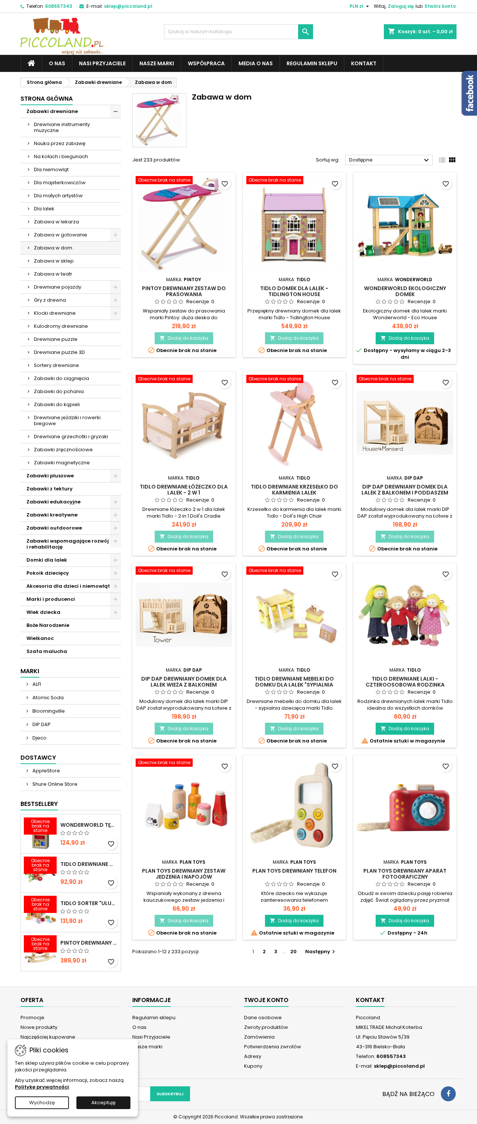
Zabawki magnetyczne (62, 462)
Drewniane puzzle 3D (59, 352)
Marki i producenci (50, 599)
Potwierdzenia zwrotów (272, 1046)
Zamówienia (259, 1036)
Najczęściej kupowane (47, 1036)
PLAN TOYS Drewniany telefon (294, 871)
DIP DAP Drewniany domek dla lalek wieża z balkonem (184, 681)
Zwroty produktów (266, 1027)
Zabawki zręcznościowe (63, 449)
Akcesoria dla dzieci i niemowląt (68, 586)
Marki (29, 671)
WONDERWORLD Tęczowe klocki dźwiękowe (89, 825)
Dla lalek (44, 208)
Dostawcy (38, 757)
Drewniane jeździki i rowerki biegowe (67, 420)
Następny (321, 951)
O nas (57, 63)
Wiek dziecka (43, 612)
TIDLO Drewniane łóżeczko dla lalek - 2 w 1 (184, 489)
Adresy (252, 1056)
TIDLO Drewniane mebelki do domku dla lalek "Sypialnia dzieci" (294, 684)
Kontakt (363, 63)
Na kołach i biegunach (61, 156)
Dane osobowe (263, 1017)
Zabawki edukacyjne (53, 501)
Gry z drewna (50, 300)
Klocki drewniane (55, 313)
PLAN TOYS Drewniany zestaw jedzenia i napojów (183, 873)
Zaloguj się (401, 6)
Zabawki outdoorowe (54, 527)
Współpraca (206, 63)
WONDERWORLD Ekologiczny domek (405, 291)
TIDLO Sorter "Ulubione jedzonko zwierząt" (89, 903)
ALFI (36, 684)
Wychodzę (42, 1102)
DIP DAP (41, 724)
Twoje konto (266, 1000)
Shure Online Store (54, 784)
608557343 (58, 6)
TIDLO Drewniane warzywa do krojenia (89, 864)
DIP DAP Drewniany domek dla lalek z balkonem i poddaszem (404, 489)
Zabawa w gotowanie (60, 234)
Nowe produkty (38, 1027)
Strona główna (46, 98)
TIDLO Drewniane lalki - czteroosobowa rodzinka (405, 681)
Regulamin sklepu (312, 63)
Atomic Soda (47, 697)
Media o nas (255, 63)
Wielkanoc (40, 638)
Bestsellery (39, 804)
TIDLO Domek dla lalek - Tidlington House (294, 291)
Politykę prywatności (42, 1086)
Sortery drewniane (56, 365)
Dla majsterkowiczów (60, 182)
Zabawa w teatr (53, 273)
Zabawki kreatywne (52, 514)
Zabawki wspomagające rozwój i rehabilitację (67, 543)
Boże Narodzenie (47, 625)
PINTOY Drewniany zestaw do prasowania (184, 291)
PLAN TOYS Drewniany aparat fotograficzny (404, 873)
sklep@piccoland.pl (128, 6)
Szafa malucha (46, 651)
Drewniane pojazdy (57, 287)
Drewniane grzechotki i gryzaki (71, 436)
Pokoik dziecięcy (47, 573)
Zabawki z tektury (49, 488)
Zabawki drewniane (52, 111)
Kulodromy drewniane (61, 326)
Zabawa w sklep (54, 260)
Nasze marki (156, 63)
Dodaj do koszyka (183, 338)
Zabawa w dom (53, 247)
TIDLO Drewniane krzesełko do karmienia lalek (294, 489)
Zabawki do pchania (59, 391)
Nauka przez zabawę (59, 143)
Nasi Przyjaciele (102, 63)
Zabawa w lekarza (56, 221)
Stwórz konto (440, 6)
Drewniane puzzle (56, 339)
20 (293, 951)
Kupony (253, 1066)
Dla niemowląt (51, 169)
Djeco (39, 737)
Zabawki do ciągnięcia (61, 378)
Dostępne (390, 160)
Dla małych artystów (58, 195)
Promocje (32, 1017)
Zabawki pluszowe (50, 475)
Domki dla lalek (46, 559)
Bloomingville (48, 711)
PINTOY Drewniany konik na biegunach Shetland (89, 943)
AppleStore (45, 770)
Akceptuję (103, 1102)
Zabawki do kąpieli (57, 404)
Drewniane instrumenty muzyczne (62, 127)
